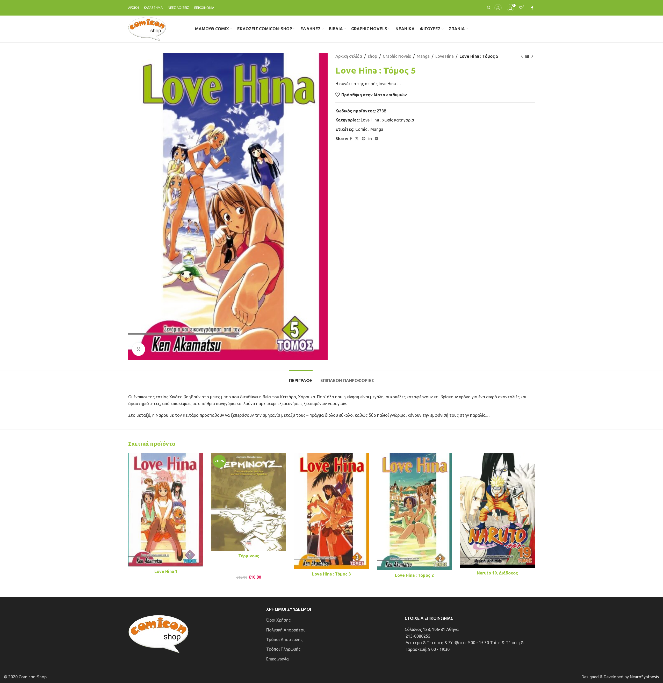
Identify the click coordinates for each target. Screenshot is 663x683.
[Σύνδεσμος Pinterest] (363, 138)
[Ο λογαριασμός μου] (498, 8)
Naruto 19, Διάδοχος (497, 573)
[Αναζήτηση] (488, 8)
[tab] (301, 378)
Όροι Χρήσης (278, 620)
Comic (361, 129)
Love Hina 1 (165, 571)
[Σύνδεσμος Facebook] (532, 7)
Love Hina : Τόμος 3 (331, 574)
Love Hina (444, 56)
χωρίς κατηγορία (398, 120)
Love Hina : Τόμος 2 (414, 575)
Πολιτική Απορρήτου (286, 630)
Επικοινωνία (277, 659)
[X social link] (357, 138)
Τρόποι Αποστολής (284, 639)
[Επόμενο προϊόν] (532, 56)
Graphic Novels (397, 56)
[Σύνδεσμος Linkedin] (370, 138)
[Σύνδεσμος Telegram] (376, 138)
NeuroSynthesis (644, 676)
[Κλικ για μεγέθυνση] (138, 349)
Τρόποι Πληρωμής (283, 649)
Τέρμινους (248, 555)
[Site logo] (147, 28)
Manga (423, 56)
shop (372, 56)
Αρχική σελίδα (348, 56)
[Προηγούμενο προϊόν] (521, 56)
